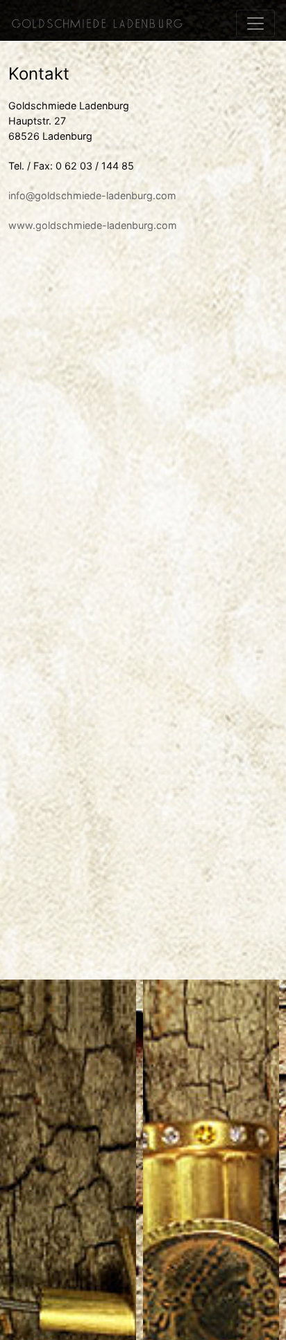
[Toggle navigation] (255, 23)
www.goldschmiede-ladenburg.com (92, 225)
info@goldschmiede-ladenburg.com (92, 195)
